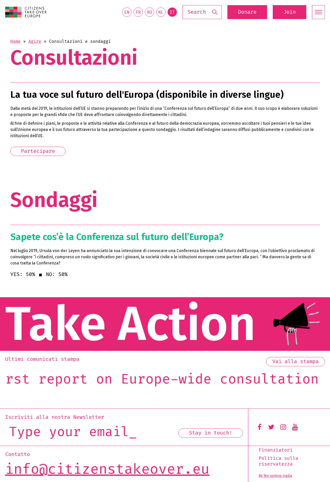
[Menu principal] (318, 12)
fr (138, 12)
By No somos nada (275, 475)
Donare (247, 12)
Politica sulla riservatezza (278, 461)
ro (149, 12)
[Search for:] (202, 12)
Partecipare (38, 151)
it (172, 12)
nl (160, 12)
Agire (34, 41)
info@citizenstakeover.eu (107, 469)
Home (15, 41)
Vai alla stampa (295, 362)
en (126, 12)
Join (289, 12)
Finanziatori (276, 450)
